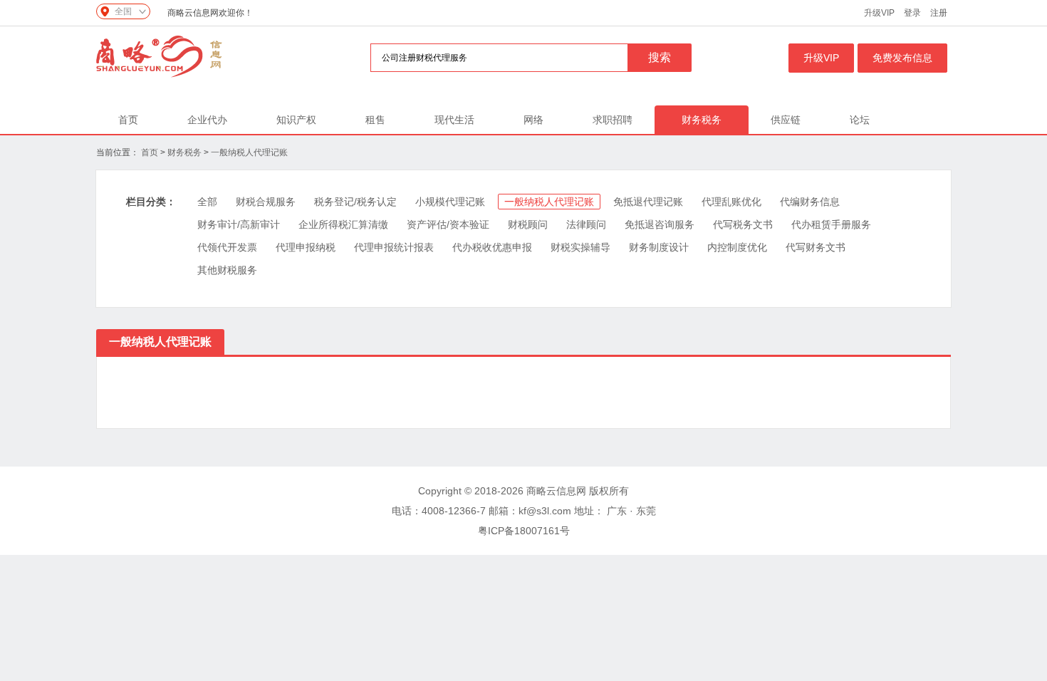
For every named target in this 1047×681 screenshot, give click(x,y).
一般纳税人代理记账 (249, 152)
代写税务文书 (743, 224)
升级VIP (879, 13)
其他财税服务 (227, 270)
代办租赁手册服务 (831, 224)
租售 (375, 119)
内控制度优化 (737, 247)
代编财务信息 (810, 201)
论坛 (860, 119)
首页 (128, 119)
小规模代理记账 (450, 201)
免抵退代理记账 (648, 201)
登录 (912, 13)
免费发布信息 (902, 57)
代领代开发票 (227, 247)
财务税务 (702, 119)
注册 (938, 13)
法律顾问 (586, 224)
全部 (207, 201)
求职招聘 (612, 119)
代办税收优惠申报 (492, 247)
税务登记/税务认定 (355, 201)
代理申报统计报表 (394, 247)
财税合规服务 (266, 201)
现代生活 (454, 119)
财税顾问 (528, 224)
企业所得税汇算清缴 (343, 224)
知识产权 (296, 119)
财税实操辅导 (580, 247)
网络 (533, 119)
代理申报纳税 (305, 247)
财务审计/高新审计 (238, 224)
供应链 (786, 119)
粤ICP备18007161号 (524, 530)
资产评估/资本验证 (448, 224)
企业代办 (207, 119)
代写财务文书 (815, 247)
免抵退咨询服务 (659, 224)
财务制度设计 (659, 247)
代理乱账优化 (731, 201)
